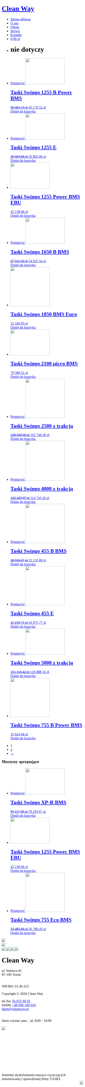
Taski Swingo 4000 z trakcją (41, 488)
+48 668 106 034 (24, 1005)
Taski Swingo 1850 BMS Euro (43, 314)
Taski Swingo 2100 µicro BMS (44, 363)
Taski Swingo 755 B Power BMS (46, 725)
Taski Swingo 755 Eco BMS (40, 920)
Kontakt (16, 35)
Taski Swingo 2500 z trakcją (41, 426)
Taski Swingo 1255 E (33, 147)
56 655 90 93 (21, 1001)
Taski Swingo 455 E (32, 613)
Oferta (14, 27)
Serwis (15, 31)
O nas (14, 23)
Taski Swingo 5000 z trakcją (41, 662)
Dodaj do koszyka (23, 111)
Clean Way (18, 8)
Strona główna (20, 19)
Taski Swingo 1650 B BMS (39, 252)
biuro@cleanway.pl (15, 1009)
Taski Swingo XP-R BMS (38, 802)
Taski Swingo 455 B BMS (38, 551)
